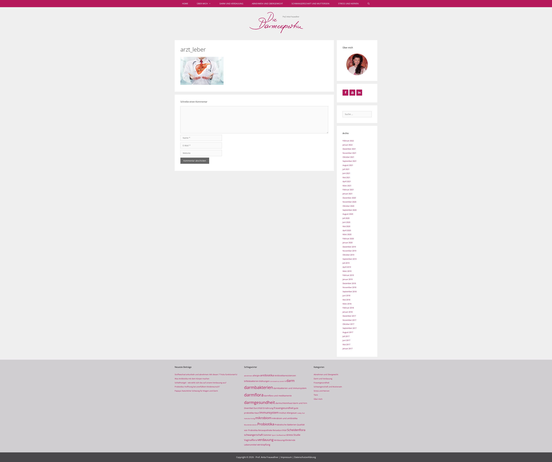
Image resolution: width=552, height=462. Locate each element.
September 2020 (349, 210)
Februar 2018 (348, 307)
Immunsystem (269, 412)
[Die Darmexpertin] (276, 22)
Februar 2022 (348, 140)
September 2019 (349, 259)
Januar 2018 (347, 312)
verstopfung (263, 444)
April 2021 (347, 181)
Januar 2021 (347, 193)
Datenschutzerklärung (305, 457)
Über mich (202, 3)
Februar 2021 (348, 189)
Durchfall (258, 408)
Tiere (316, 395)
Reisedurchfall (280, 430)
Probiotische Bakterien (285, 424)
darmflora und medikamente (278, 395)
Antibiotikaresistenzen (285, 375)
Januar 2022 (347, 145)
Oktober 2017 (348, 324)
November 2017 (349, 320)
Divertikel (248, 408)
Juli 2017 (346, 336)
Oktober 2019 (348, 254)
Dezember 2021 (349, 149)
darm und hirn (300, 403)
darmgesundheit (259, 402)
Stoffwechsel (281, 435)
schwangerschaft (253, 434)
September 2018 (349, 291)
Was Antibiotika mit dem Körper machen (192, 378)
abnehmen (248, 376)
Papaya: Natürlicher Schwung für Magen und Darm (196, 391)
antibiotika (267, 375)
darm (290, 380)
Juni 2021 (346, 173)
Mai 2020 (346, 226)
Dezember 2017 (349, 316)
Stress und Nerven (348, 3)
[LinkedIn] (359, 93)
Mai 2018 (346, 299)
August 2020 (348, 214)
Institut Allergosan (288, 412)
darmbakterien (258, 387)
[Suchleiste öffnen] (368, 3)
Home (185, 3)
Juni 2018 (346, 295)
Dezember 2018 (349, 283)
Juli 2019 (346, 263)
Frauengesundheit (284, 408)
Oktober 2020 (348, 206)
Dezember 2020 (349, 197)
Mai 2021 (346, 177)
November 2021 (349, 153)
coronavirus (274, 381)
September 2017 (349, 328)
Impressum (286, 457)
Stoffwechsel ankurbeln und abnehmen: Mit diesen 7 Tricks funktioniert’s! (206, 374)
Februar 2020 (348, 238)
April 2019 (347, 267)
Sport (274, 435)
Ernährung (268, 408)
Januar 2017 (347, 348)
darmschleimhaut (284, 403)
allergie (256, 375)
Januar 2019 (347, 279)
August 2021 (348, 165)
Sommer (267, 435)
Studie (296, 434)
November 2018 (349, 287)
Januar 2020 (347, 242)
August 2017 (348, 332)
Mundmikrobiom (250, 425)
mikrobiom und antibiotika (284, 418)
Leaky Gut (301, 413)
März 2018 (347, 303)
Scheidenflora (296, 430)
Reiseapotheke (265, 430)
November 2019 (349, 250)
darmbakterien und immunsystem (289, 388)
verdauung (265, 440)
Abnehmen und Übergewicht (267, 3)
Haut (256, 412)
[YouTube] (352, 93)
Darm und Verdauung (231, 3)
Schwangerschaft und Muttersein (310, 3)
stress (289, 434)
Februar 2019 (348, 275)
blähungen (264, 381)
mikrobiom (263, 418)
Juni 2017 (346, 340)
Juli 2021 (346, 169)
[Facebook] (345, 93)
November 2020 (349, 202)
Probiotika (265, 424)
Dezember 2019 (349, 246)
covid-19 (283, 381)
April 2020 (347, 230)
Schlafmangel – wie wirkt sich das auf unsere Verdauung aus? (200, 382)
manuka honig (249, 419)
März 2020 (347, 234)
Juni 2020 (346, 222)
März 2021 (347, 185)
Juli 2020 (346, 218)
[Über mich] (357, 64)
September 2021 (349, 161)
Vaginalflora (250, 440)
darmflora (253, 395)
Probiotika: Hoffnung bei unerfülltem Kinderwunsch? (197, 386)
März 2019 (347, 271)
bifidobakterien (251, 381)
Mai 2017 (346, 344)
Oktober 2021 (348, 157)
